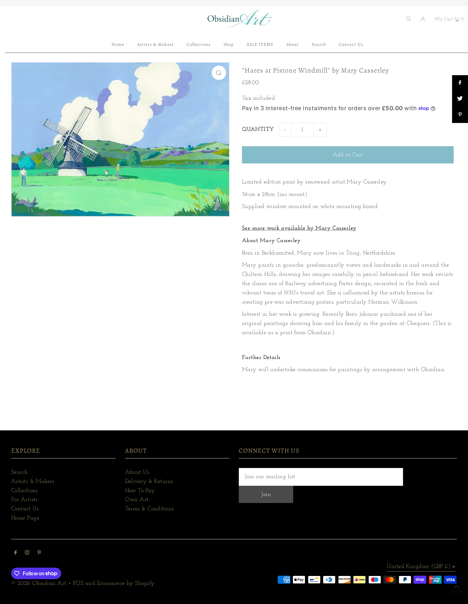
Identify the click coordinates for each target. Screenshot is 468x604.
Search (19, 472)
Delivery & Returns (149, 482)
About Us (137, 472)
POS (78, 583)
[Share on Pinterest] (460, 115)
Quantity (258, 130)
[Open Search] (408, 19)
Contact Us (25, 509)
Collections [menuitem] (199, 44)
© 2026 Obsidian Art (39, 583)
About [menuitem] (292, 44)
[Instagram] (27, 553)
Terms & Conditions (149, 509)
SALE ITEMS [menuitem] (260, 44)
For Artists (24, 500)
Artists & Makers (32, 482)
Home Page (25, 518)
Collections (24, 491)
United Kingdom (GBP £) (418, 567)
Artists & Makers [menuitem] (155, 44)
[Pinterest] (39, 553)
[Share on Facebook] (460, 83)
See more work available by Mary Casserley (299, 228)
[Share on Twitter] (460, 99)
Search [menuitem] (319, 44)
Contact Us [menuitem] (351, 44)
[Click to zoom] (219, 73)
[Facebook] (15, 553)
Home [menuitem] (117, 44)
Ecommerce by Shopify (126, 583)
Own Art (137, 500)
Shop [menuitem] (228, 44)
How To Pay (140, 491)
